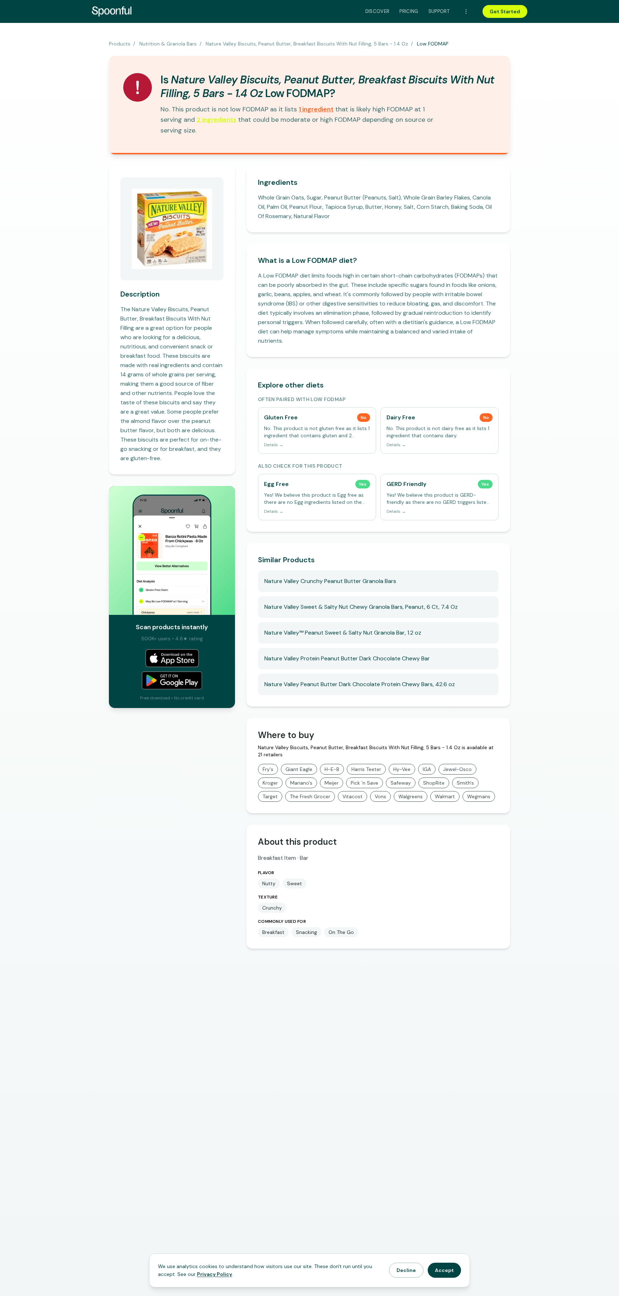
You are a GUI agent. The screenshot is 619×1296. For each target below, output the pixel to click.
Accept (444, 1270)
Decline (406, 1270)
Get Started (505, 11)
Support (439, 11)
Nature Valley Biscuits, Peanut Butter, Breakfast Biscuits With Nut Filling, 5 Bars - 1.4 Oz (307, 43)
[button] (316, 109)
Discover (377, 11)
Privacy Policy (214, 1274)
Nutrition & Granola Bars (168, 43)
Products (119, 43)
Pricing (408, 11)
